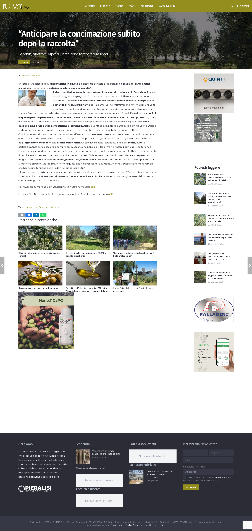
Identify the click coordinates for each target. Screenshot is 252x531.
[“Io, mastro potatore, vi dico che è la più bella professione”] (135, 227)
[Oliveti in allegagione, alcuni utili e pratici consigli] (40, 227)
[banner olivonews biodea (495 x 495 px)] (214, 371)
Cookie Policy (132, 525)
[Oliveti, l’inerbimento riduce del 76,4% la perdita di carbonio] (88, 227)
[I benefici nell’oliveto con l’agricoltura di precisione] (135, 262)
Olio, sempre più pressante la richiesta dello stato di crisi (219, 256)
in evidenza (53, 207)
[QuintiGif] (214, 112)
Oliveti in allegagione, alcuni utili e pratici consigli (38, 254)
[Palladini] (214, 328)
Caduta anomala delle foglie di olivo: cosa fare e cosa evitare (220, 275)
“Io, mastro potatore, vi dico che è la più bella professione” (133, 254)
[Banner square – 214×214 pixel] (208, 141)
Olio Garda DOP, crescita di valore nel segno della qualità (220, 237)
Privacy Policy (222, 477)
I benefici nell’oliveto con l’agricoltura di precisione (133, 289)
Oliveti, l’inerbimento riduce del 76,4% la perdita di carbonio (86, 254)
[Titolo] (237, 6)
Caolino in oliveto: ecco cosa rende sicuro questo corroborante (159, 474)
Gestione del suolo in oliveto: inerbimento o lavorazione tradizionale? (219, 198)
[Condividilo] (28, 215)
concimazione (31, 207)
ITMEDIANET (159, 525)
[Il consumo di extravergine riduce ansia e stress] (40, 262)
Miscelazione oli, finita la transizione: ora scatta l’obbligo (106, 452)
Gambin (43, 207)
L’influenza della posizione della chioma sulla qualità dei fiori (219, 177)
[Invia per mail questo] (21, 215)
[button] (176, 6)
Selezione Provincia (194, 466)
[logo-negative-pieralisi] (34, 489)
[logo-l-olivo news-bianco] (16, 6)
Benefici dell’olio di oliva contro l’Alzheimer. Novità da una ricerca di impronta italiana (87, 289)
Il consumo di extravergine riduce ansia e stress (39, 289)
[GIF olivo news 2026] (46, 348)
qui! (93, 187)
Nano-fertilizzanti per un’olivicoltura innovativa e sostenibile (220, 218)
